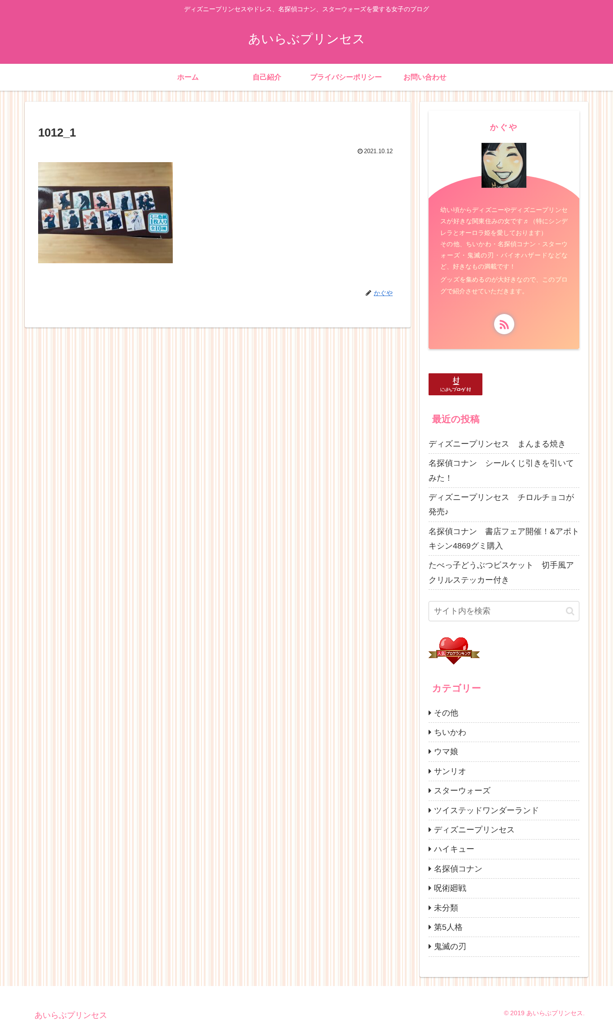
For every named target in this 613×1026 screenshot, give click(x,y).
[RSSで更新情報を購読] (504, 324)
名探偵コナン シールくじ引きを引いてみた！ (501, 470)
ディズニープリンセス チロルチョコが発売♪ (501, 504)
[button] (570, 611)
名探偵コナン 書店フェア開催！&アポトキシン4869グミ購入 (504, 538)
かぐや (504, 127)
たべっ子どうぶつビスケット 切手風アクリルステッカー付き (501, 572)
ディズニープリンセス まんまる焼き (497, 443)
